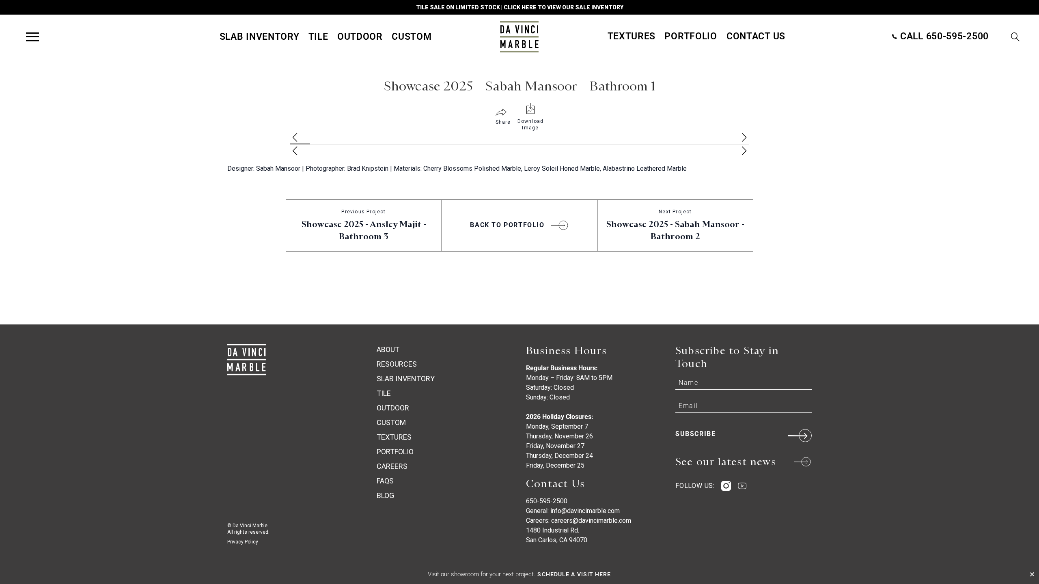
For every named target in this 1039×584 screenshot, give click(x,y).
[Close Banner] (1032, 574)
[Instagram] (726, 486)
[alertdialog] (519, 574)
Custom (411, 36)
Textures (632, 36)
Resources (397, 364)
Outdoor (360, 36)
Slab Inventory (260, 36)
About (388, 349)
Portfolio (690, 36)
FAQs (385, 481)
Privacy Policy (242, 542)
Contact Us (755, 36)
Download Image (530, 124)
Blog (385, 495)
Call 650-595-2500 (943, 36)
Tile (318, 36)
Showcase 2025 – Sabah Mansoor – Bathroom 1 (519, 86)
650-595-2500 (546, 501)
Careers (392, 466)
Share (503, 122)
